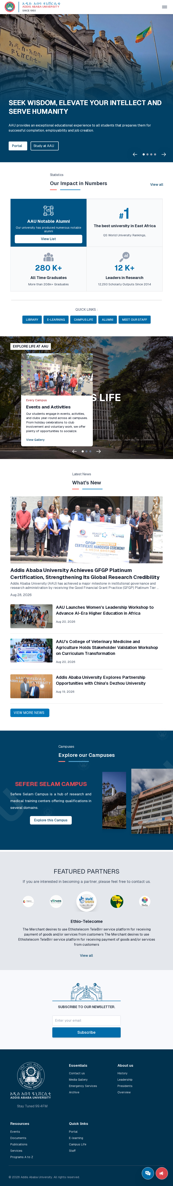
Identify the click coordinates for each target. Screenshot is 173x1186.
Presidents (125, 1086)
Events (15, 1131)
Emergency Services (83, 1086)
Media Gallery (78, 1079)
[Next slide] (163, 154)
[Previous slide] (135, 154)
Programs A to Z (21, 1157)
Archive (74, 1092)
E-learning (76, 1138)
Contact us (77, 1073)
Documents (18, 1138)
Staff (72, 1150)
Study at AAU (44, 146)
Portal (17, 146)
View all (156, 185)
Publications (18, 1144)
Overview (124, 1092)
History (123, 1073)
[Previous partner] (12, 932)
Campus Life (77, 1144)
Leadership (125, 1079)
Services (16, 1150)
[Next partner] (161, 932)
